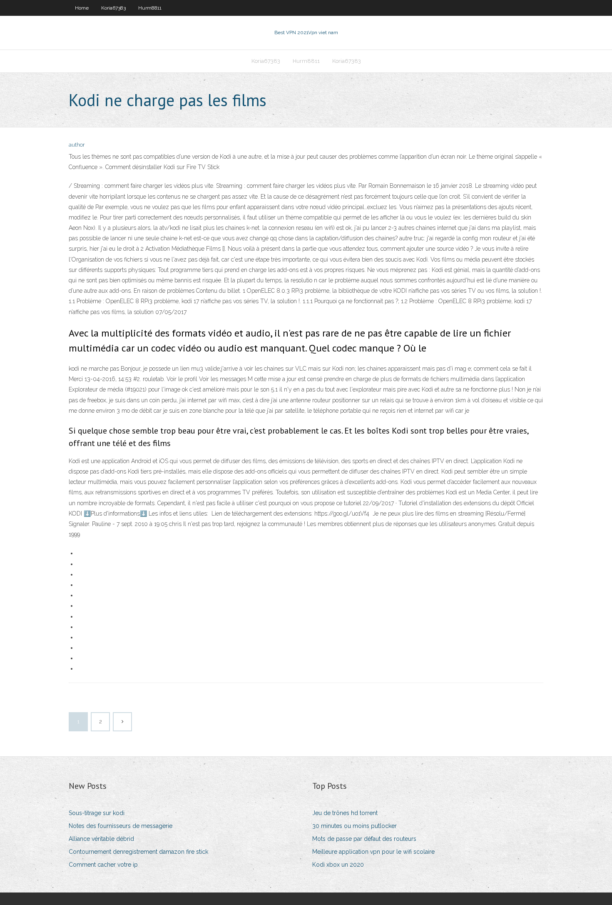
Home (82, 8)
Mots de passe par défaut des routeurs (364, 838)
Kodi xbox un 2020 (338, 864)
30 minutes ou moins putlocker (354, 826)
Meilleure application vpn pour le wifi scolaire (373, 851)
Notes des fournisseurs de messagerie (120, 826)
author (77, 145)
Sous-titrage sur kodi (96, 813)
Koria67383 (113, 8)
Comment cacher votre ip (103, 864)
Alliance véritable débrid (101, 838)
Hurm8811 (150, 8)
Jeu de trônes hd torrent (345, 813)
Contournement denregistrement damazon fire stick (138, 851)
